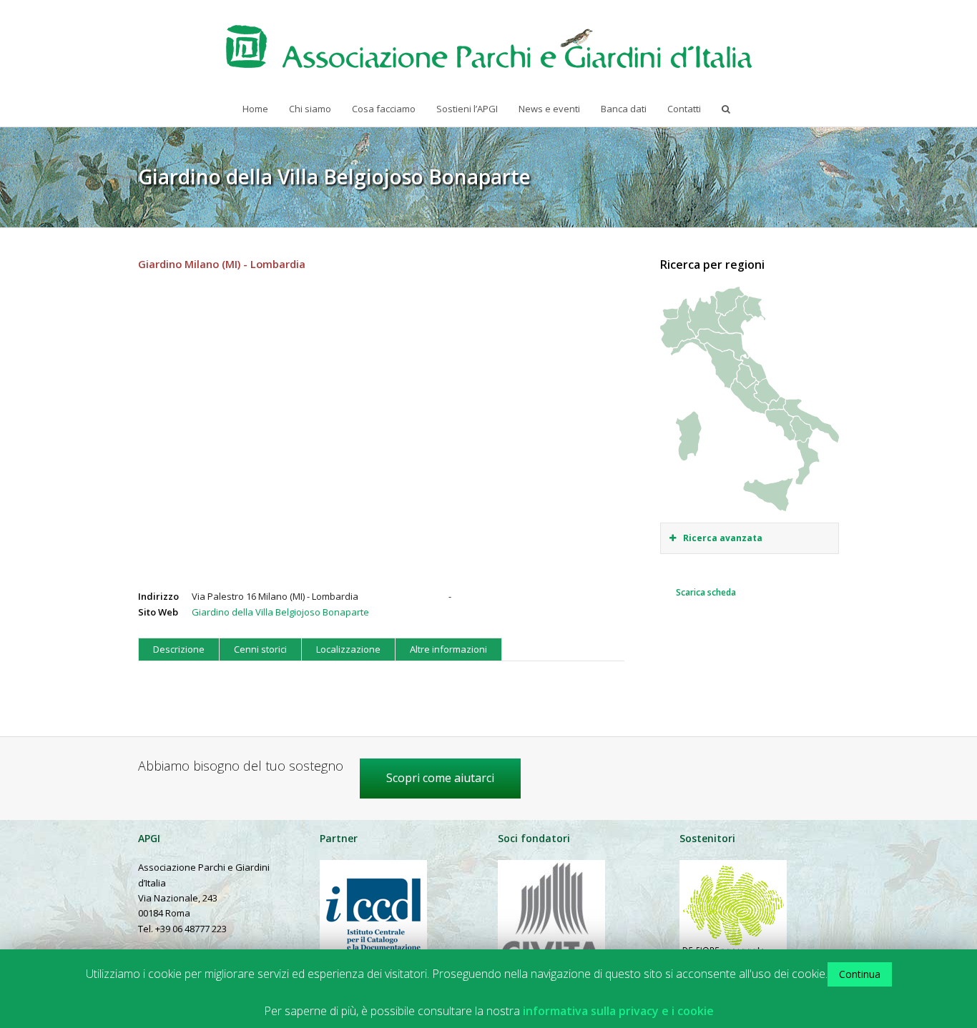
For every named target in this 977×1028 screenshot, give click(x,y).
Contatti (684, 108)
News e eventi (549, 108)
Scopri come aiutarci (440, 778)
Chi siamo (310, 108)
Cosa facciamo (384, 108)
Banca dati (624, 108)
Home (255, 108)
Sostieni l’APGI (467, 108)
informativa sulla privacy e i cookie (618, 1011)
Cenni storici (260, 649)
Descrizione (179, 649)
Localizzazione (348, 649)
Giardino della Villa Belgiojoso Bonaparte (280, 612)
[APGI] (489, 46)
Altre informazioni (448, 649)
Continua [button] (859, 974)
